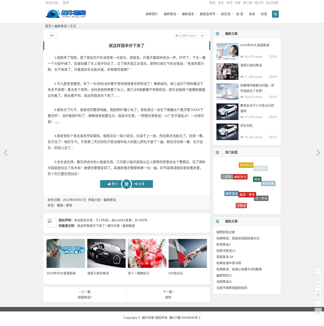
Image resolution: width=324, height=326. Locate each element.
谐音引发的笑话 (98, 273)
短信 (212, 2)
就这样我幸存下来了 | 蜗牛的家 (98, 225)
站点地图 (272, 2)
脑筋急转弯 (207, 14)
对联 (238, 2)
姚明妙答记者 (225, 232)
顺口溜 (247, 2)
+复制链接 (127, 225)
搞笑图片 (152, 14)
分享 (141, 184)
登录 (66, 2)
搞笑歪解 (268, 182)
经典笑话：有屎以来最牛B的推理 (239, 269)
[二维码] (318, 311)
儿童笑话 (228, 175)
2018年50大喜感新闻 (61, 273)
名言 (221, 2)
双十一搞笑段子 (138, 273)
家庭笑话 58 (224, 257)
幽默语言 (188, 14)
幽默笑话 (170, 14)
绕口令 (259, 2)
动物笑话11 (224, 281)
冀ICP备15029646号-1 (185, 317)
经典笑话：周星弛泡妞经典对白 (238, 238)
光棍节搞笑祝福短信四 (231, 288)
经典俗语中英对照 (228, 263)
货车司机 (246, 125)
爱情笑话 (246, 163)
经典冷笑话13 (225, 250)
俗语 (264, 14)
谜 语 (239, 14)
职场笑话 (259, 204)
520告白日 (176, 273)
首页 (48, 26)
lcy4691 (120, 220)
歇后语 (225, 14)
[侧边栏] (202, 35)
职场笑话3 (223, 244)
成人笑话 (261, 194)
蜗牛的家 (148, 317)
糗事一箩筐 (64, 205)
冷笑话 (241, 202)
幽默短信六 (224, 275)
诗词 (229, 2)
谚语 (252, 14)
